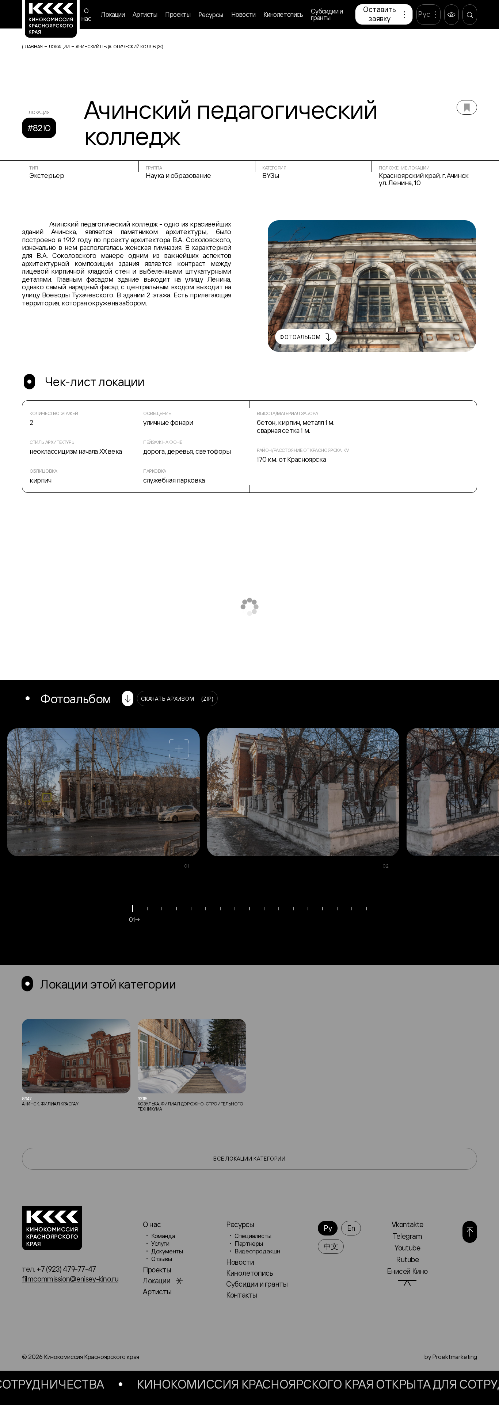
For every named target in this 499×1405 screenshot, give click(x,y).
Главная (33, 46)
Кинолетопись (283, 14)
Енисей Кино (407, 1271)
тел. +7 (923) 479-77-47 (59, 1269)
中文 (331, 1246)
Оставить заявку (379, 14)
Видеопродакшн (257, 1251)
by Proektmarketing (450, 1356)
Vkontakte (407, 1224)
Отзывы (161, 1259)
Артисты (145, 14)
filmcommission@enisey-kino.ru (70, 1279)
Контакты (241, 1294)
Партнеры (249, 1243)
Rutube (407, 1259)
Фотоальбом (300, 337)
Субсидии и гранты (327, 14)
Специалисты (253, 1236)
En (351, 1228)
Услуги (160, 1243)
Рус (424, 14)
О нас (86, 14)
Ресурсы (210, 15)
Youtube (407, 1247)
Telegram (407, 1236)
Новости (243, 14)
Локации (113, 14)
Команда (163, 1236)
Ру (328, 1228)
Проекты (177, 14)
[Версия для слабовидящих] (451, 14)
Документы (167, 1251)
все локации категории (249, 1158)
